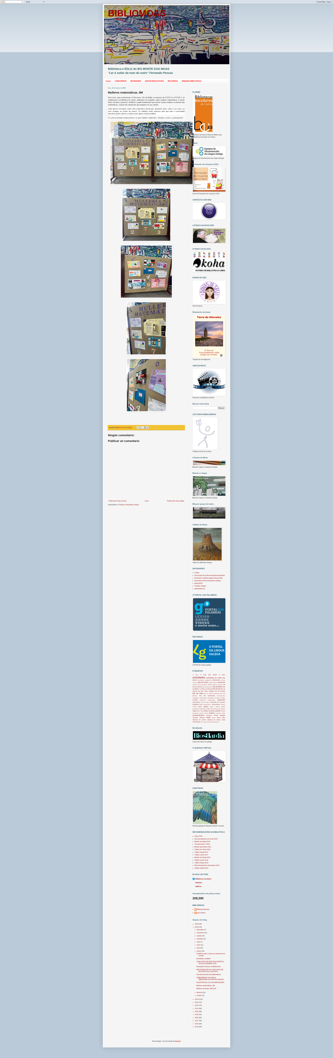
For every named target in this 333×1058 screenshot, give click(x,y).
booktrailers (200, 680)
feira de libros (205, 702)
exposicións (196, 702)
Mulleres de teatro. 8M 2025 (206, 988)
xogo (204, 722)
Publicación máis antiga (175, 501)
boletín (195, 680)
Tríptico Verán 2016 (201, 860)
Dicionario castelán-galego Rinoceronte (208, 578)
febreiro (200, 992)
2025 (197, 927)
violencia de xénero (214, 720)
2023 (197, 1002)
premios (212, 713)
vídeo (223, 717)
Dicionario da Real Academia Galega (207, 581)
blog (223, 678)
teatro (208, 717)
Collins (196, 573)
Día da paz (216, 689)
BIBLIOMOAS (137, 13)
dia (224, 684)
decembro (200, 930)
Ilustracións (207, 704)
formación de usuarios (217, 702)
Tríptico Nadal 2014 (201, 868)
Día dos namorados (207, 695)
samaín (222, 715)
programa (218, 713)
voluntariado (196, 722)
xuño (199, 942)
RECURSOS (173, 81)
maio (199, 945)
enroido (222, 698)
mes (208, 709)
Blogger (178, 1041)
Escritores (203, 700)
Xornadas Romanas (213, 722)
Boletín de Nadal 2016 (202, 857)
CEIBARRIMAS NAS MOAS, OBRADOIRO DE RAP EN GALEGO (210, 978)
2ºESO (215, 675)
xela (202, 722)
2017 (197, 1021)
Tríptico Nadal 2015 (201, 863)
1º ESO (203, 675)
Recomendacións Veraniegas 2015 (206, 865)
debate (210, 684)
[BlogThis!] (140, 427)
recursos (209, 715)
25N (209, 675)
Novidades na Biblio (203, 959)
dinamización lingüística (207, 698)
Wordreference (199, 589)
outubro (200, 936)
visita (223, 720)
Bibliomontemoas (203, 909)
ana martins (201, 913)
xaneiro (199, 995)
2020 (197, 1011)
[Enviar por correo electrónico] (137, 427)
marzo (199, 951)
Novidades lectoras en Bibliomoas (208, 966)
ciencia (223, 680)
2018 (197, 1018)
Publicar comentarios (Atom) (129, 505)
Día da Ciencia (197, 687)
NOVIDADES (135, 81)
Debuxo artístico (218, 684)
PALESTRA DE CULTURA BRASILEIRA (210, 982)
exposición (221, 700)
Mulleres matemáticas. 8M (205, 985)
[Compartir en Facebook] (145, 427)
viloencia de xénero (199, 720)
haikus (201, 704)
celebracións (216, 680)
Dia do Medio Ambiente (211, 693)
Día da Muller (217, 687)
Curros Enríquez (202, 684)
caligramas (208, 680)
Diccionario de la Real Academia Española (209, 575)
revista (216, 715)
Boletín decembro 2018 (202, 847)
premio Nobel (204, 713)
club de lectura (203, 682)
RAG (223, 713)
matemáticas (203, 709)
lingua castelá (214, 706)
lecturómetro (216, 704)
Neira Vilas (200, 711)
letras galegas (203, 706)
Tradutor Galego (200, 586)
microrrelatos (214, 709)
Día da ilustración (207, 687)
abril (198, 948)
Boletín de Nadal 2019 (202, 841)
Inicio (108, 81)
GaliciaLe (198, 883)
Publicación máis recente (117, 501)
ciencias (195, 682)
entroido (195, 700)
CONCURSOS (120, 81)
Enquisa (217, 698)
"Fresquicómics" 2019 (202, 844)
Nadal (194, 711)
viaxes (214, 717)
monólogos (221, 709)
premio (217, 711)
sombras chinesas (199, 717)
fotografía (195, 704)
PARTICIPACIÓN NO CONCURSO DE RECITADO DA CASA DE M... (209, 970)
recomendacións (198, 715)
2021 (197, 1008)
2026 (197, 924)
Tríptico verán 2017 (201, 855)
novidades (211, 711)
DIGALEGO (198, 583)
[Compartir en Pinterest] (147, 427)
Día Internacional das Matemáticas (208, 974)
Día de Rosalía (220, 691)
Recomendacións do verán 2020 (206, 839)
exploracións (211, 700)
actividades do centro (214, 678)
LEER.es (198, 886)
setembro (200, 939)
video (218, 717)
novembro (200, 933)
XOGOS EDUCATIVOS (154, 81)
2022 (197, 1005)
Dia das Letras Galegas (206, 691)
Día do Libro (198, 693)
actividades (199, 677)
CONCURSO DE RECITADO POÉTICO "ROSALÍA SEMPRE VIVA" (210, 962)
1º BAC (195, 675)
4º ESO (222, 675)
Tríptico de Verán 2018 (202, 849)
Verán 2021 (198, 836)
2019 (197, 1014)
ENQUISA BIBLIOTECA (191, 81)
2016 (197, 1024)
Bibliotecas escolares (203, 879)
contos (195, 684)
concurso (221, 682)
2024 (197, 999)
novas (206, 711)
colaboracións (213, 682)
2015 (197, 1027)
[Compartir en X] (142, 427)
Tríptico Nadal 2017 (201, 852)
